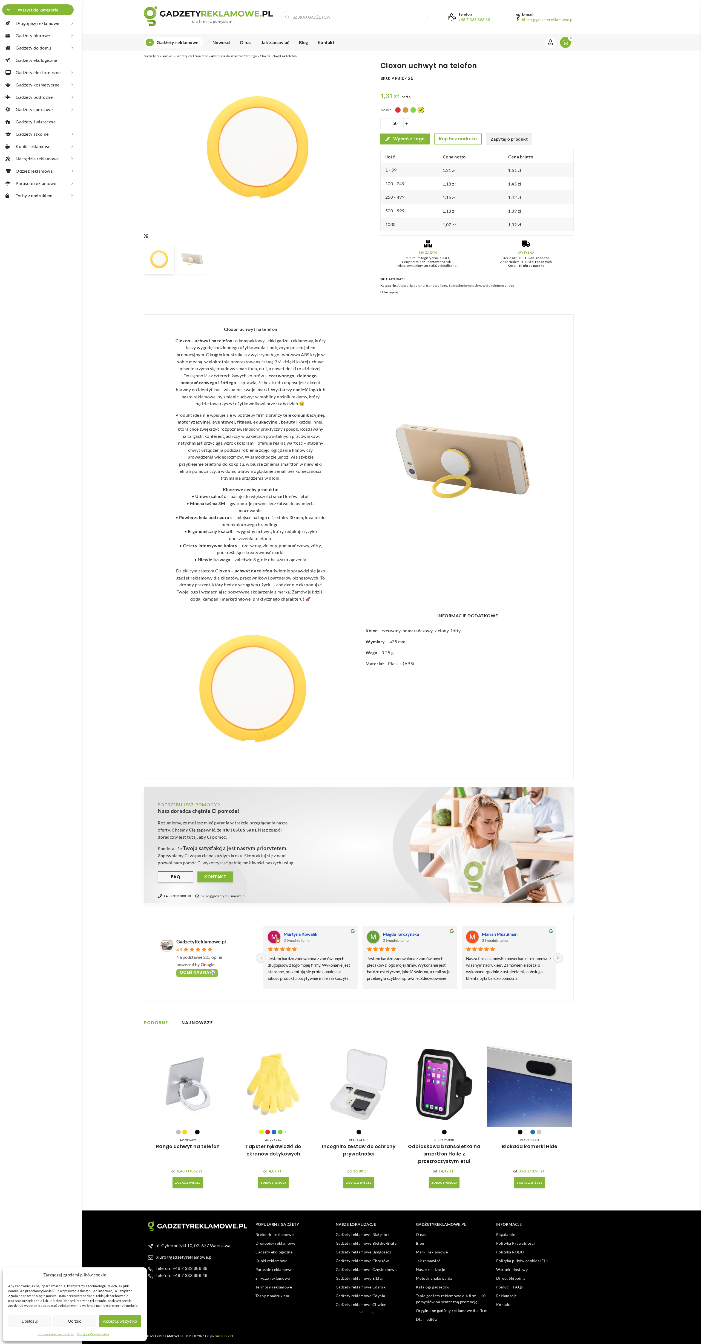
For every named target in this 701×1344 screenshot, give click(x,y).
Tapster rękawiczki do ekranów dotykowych (273, 1150)
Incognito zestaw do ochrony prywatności (359, 1150)
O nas (246, 42)
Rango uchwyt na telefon (188, 1146)
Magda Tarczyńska (401, 934)
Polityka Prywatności (93, 1334)
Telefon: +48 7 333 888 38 (182, 1268)
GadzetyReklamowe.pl (201, 942)
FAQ (175, 877)
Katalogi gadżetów (433, 1287)
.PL (224, 1336)
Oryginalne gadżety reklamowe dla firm (452, 1310)
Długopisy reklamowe (275, 1243)
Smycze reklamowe (272, 1278)
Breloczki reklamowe (274, 1234)
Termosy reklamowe (273, 1287)
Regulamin (506, 1234)
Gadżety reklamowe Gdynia (360, 1295)
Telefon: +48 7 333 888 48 (182, 1275)
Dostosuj (30, 1321)
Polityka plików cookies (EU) (522, 1260)
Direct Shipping (510, 1278)
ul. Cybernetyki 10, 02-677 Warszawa (193, 1245)
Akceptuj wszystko (120, 1321)
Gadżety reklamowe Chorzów (362, 1260)
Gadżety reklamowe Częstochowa (366, 1269)
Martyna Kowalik (300, 934)
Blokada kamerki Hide (529, 1146)
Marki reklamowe (432, 1252)
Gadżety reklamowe (178, 42)
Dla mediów (427, 1319)
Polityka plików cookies (56, 1334)
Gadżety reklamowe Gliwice (361, 1304)
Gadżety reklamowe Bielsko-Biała (366, 1243)
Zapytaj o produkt (509, 138)
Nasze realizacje (430, 1269)
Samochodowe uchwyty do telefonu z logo (481, 285)
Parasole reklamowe (273, 1269)
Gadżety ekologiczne (274, 1252)
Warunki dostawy (512, 1269)
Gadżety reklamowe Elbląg (360, 1278)
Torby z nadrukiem (272, 1295)
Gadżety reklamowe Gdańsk (361, 1287)
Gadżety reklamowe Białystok (363, 1234)
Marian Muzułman (500, 934)
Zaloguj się (550, 42)
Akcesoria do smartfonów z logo (234, 56)
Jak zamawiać (275, 42)
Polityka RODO (510, 1252)
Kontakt (326, 42)
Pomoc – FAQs (509, 1287)
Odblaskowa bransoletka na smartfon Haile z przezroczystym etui (444, 1154)
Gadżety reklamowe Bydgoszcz (363, 1252)
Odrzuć (74, 1321)
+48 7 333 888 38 (474, 20)
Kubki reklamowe (271, 1260)
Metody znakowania (434, 1278)
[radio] (398, 110)
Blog (303, 42)
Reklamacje (506, 1295)
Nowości (221, 42)
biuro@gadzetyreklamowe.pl (548, 20)
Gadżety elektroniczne (192, 56)
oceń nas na (194, 972)
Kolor (386, 110)
